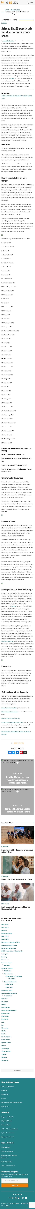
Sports (3, 1046)
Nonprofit (7, 965)
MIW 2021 (9, 984)
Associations (8, 996)
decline (13, 606)
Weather (4, 1057)
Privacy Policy (5, 1147)
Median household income (9, 712)
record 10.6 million (8, 41)
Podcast (4, 931)
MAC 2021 (11, 979)
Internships (4, 1095)
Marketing (4, 1028)
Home (7, 10)
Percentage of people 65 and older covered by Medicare (16, 732)
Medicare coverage (7, 641)
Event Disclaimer (6, 1162)
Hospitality (4, 1019)
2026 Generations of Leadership (12, 951)
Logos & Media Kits (7, 1117)
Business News (15, 10)
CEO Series (7, 971)
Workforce (4, 1060)
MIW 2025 (4, 936)
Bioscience (5, 960)
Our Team (4, 1091)
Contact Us (4, 1107)
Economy (4, 999)
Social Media (5, 1040)
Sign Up (15, 1185)
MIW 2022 (4, 928)
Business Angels (6, 963)
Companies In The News (14, 976)
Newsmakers (8, 974)
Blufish (7, 1206)
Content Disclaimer (7, 1151)
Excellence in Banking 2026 (10, 942)
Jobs (2, 1022)
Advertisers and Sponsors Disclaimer (9, 1156)
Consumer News (6, 990)
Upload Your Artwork (7, 1133)
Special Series (6, 1043)
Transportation (6, 1051)
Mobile (3, 1031)
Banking (4, 957)
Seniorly (4, 23)
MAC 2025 (5, 939)
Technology (5, 1049)
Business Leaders (7, 968)
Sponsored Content (7, 1137)
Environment (5, 1007)
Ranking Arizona (6, 933)
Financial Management (8, 1010)
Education (4, 1002)
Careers (3, 1099)
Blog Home (19, 743)
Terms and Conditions (8, 1166)
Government (5, 1013)
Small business (6, 1037)
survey (12, 78)
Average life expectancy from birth (12, 722)
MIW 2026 (4, 925)
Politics (3, 1034)
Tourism (4, 1054)
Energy (3, 1005)
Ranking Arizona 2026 (8, 948)
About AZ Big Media (7, 1087)
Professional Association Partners (11, 1103)
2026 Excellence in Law (9, 945)
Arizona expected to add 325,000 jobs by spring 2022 (16, 97)
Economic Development (9, 993)
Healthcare (5, 1016)
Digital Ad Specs (6, 1121)
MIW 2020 (9, 987)
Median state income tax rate (10, 718)
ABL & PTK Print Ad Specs (9, 1129)
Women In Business (10, 982)
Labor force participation (9, 708)
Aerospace (4, 954)
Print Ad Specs (6, 1125)
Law (2, 1025)
